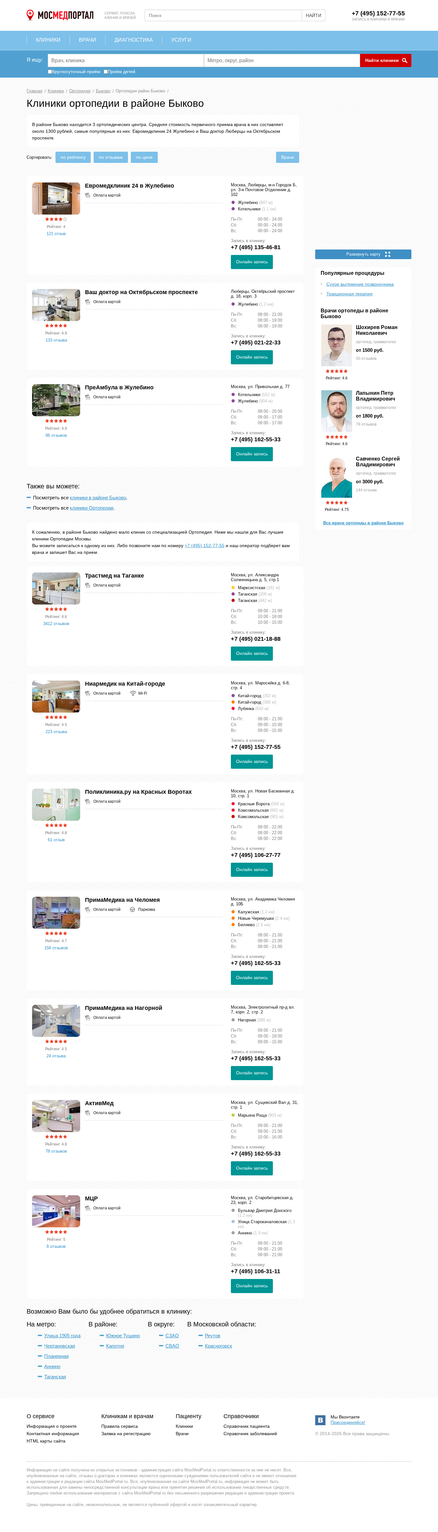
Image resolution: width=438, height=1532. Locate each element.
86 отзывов (56, 435)
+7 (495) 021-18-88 (256, 639)
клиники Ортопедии (91, 508)
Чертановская (59, 1346)
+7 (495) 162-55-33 (256, 439)
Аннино (52, 1366)
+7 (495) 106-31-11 (255, 1271)
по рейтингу (73, 157)
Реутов (212, 1335)
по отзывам (111, 157)
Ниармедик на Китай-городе (125, 684)
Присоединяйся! (348, 1422)
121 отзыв (56, 233)
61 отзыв (56, 839)
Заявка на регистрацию (126, 1433)
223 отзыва (56, 731)
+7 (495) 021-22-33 (256, 342)
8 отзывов (56, 1246)
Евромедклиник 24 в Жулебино (129, 185)
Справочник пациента (246, 1426)
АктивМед (99, 1103)
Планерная (56, 1356)
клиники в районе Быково (98, 497)
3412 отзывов (56, 623)
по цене (144, 157)
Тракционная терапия (349, 293)
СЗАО (172, 1335)
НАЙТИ (313, 15)
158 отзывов (56, 947)
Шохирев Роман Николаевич (377, 330)
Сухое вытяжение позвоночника (360, 284)
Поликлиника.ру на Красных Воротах (138, 792)
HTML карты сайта (46, 1440)
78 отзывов (56, 1151)
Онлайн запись (252, 261)
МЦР (91, 1198)
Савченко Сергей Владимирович (378, 461)
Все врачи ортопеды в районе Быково (363, 523)
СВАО (172, 1346)
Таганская (55, 1376)
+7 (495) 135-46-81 (256, 247)
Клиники (184, 1426)
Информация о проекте (52, 1426)
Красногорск (218, 1346)
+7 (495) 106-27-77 (256, 855)
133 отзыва (56, 340)
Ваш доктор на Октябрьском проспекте (141, 292)
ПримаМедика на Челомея (122, 900)
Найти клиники (382, 60)
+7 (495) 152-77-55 (378, 13)
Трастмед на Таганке (114, 575)
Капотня (115, 1346)
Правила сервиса (119, 1426)
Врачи (287, 157)
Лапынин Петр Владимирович (375, 396)
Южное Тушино (123, 1335)
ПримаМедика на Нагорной (123, 1008)
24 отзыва (56, 1056)
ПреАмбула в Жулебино (119, 387)
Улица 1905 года (62, 1335)
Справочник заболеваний (250, 1433)
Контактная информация (53, 1433)
